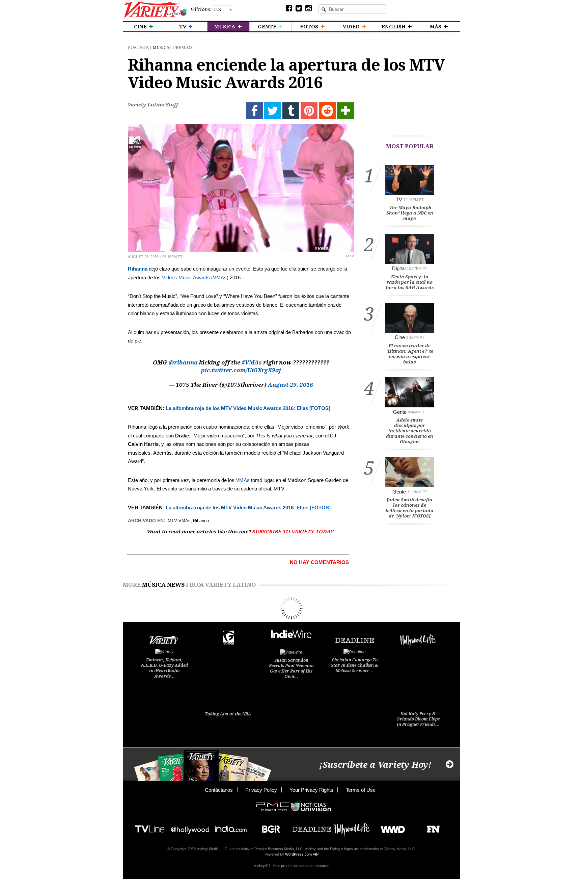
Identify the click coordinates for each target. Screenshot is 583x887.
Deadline (312, 827)
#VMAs (252, 362)
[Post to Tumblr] (290, 110)
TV (399, 199)
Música (160, 47)
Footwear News (430, 827)
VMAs (243, 480)
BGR (268, 827)
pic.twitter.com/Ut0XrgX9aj (241, 370)
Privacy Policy (261, 789)
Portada (138, 47)
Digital (399, 268)
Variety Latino (155, 9)
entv (190, 827)
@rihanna (183, 362)
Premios (183, 47)
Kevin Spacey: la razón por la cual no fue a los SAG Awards (410, 282)
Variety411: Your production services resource (291, 866)
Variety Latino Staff (153, 105)
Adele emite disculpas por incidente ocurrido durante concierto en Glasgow (409, 430)
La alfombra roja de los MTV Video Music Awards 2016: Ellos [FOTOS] (247, 507)
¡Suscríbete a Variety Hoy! (375, 765)
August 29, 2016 (290, 384)
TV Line (150, 827)
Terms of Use (361, 789)
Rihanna (137, 269)
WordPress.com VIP (301, 854)
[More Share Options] (345, 110)
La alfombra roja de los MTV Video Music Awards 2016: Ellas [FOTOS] (248, 408)
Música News (163, 584)
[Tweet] (272, 110)
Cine (400, 337)
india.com (231, 827)
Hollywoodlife (352, 827)
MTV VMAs (179, 520)
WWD (390, 827)
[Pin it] (309, 110)
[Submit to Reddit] (327, 110)
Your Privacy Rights (311, 789)
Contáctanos (219, 789)
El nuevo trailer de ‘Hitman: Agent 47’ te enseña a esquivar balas (409, 353)
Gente (400, 412)
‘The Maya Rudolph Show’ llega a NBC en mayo (409, 213)
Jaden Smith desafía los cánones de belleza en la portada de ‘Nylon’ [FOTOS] (410, 507)
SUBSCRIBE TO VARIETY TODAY (292, 532)
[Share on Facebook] (254, 110)
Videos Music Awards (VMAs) (195, 277)
